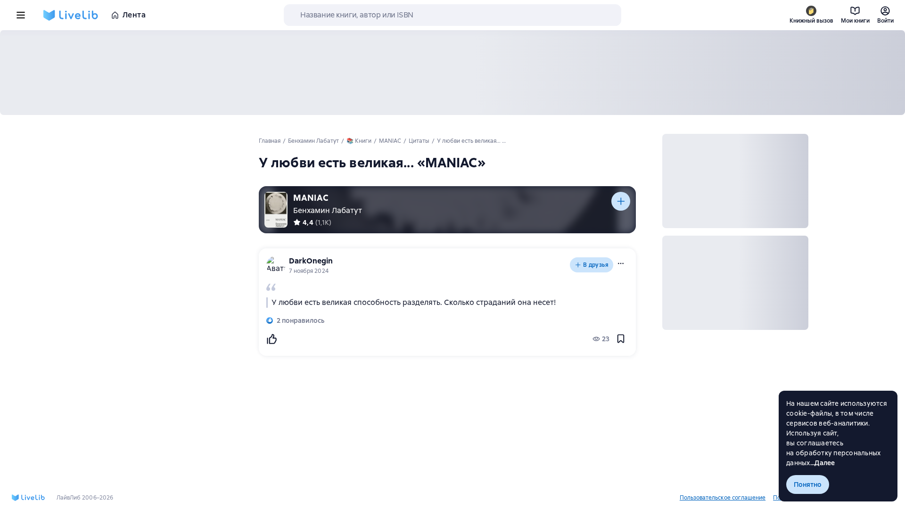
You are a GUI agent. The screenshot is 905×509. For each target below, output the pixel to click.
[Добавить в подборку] (620, 201)
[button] (620, 263)
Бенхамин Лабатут (327, 210)
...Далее (822, 463)
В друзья (596, 265)
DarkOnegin (311, 261)
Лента (134, 15)
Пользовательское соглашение (722, 497)
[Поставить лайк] (271, 338)
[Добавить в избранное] (620, 338)
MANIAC (311, 197)
